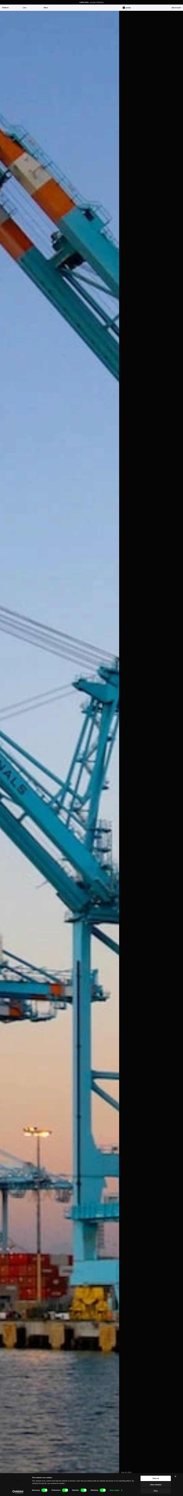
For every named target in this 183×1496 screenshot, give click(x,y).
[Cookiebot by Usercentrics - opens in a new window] (18, 1491)
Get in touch (176, 8)
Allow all (155, 1478)
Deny (156, 1491)
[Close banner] (175, 1476)
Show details (114, 1490)
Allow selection (155, 1485)
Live (24, 8)
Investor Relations (97, 2)
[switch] (65, 1490)
